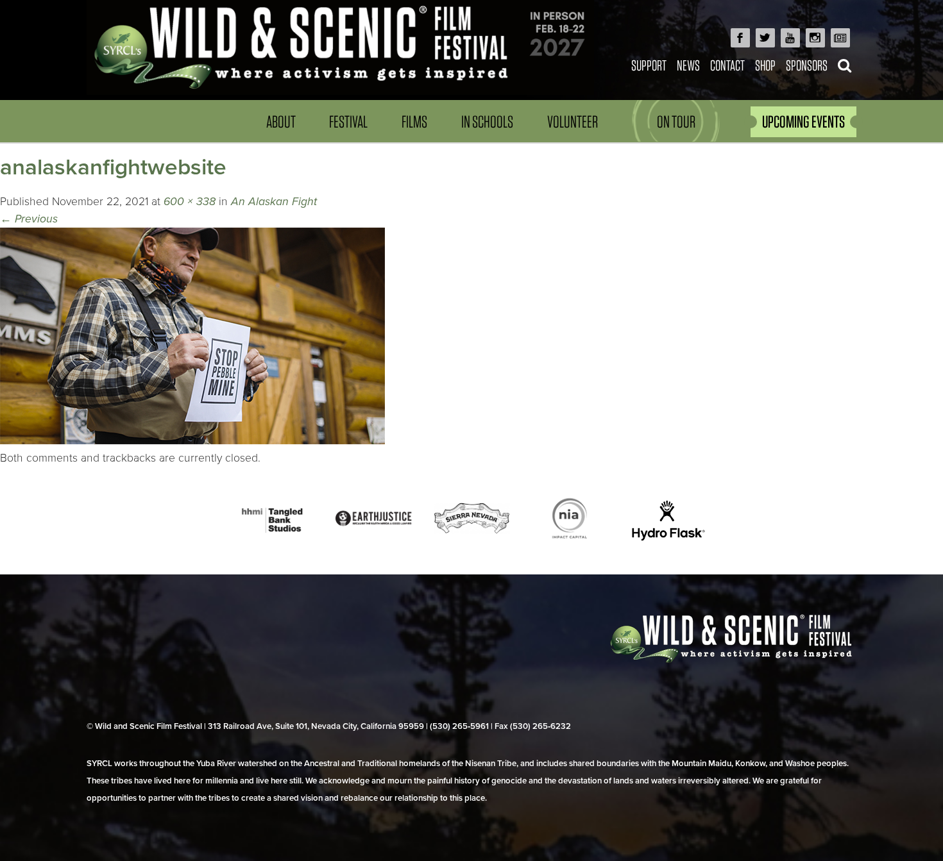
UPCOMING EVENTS (803, 121)
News (688, 65)
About (281, 121)
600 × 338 (190, 201)
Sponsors (807, 65)
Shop (765, 65)
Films (414, 121)
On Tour (676, 121)
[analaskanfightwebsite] (192, 440)
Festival (348, 121)
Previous (29, 219)
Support (649, 65)
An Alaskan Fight (274, 201)
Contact (727, 65)
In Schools (487, 121)
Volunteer (572, 121)
